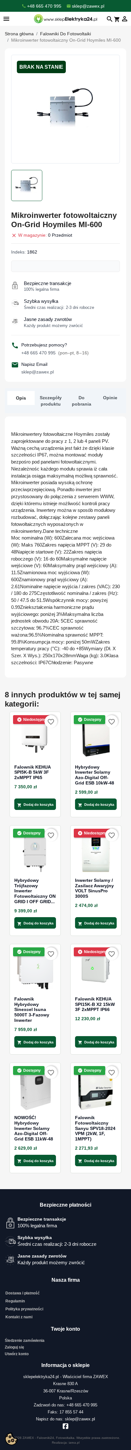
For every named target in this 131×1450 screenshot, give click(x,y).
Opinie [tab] (110, 397)
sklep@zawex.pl (37, 371)
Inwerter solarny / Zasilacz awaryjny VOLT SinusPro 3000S (94, 888)
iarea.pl (74, 1442)
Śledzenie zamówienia (25, 1340)
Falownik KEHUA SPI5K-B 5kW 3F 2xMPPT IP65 (32, 772)
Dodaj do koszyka (35, 805)
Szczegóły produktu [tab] (51, 401)
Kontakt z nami (18, 1317)
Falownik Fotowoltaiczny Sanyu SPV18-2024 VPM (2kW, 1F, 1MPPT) (95, 1128)
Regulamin (15, 1301)
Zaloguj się (14, 1347)
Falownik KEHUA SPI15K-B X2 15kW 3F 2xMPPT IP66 (95, 1004)
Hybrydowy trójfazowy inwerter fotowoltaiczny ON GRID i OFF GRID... (35, 891)
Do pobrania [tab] (81, 401)
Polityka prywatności (24, 1309)
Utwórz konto (17, 1354)
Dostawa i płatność (22, 1293)
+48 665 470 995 (55, 352)
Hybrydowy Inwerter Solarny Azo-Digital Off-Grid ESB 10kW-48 (94, 774)
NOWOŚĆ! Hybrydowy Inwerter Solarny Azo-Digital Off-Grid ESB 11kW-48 (33, 1128)
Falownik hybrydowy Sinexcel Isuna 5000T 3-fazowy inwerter (31, 1009)
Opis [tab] (21, 398)
